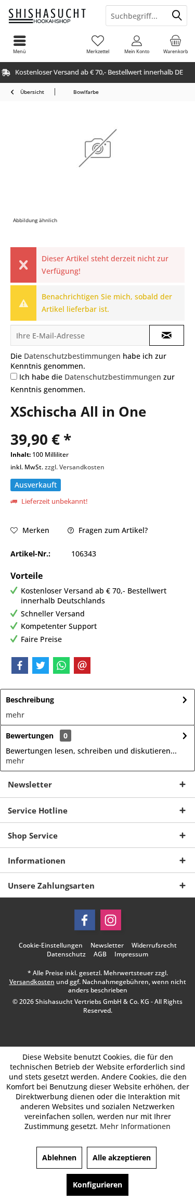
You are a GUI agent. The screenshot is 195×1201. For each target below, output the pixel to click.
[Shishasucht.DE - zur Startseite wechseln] (49, 15)
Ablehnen (59, 1157)
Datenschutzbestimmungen (72, 356)
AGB (100, 954)
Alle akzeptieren (122, 1157)
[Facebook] (19, 665)
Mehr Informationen (135, 1126)
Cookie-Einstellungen (51, 945)
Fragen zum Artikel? (112, 530)
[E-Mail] (82, 665)
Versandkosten (32, 981)
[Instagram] (110, 919)
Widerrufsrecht (154, 945)
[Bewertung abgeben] (97, 425)
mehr (15, 715)
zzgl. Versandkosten (75, 467)
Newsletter (107, 945)
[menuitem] (175, 44)
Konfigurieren (97, 1185)
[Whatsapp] (61, 665)
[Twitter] (40, 665)
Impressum (131, 954)
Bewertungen (30, 736)
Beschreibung (30, 700)
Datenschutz (66, 954)
